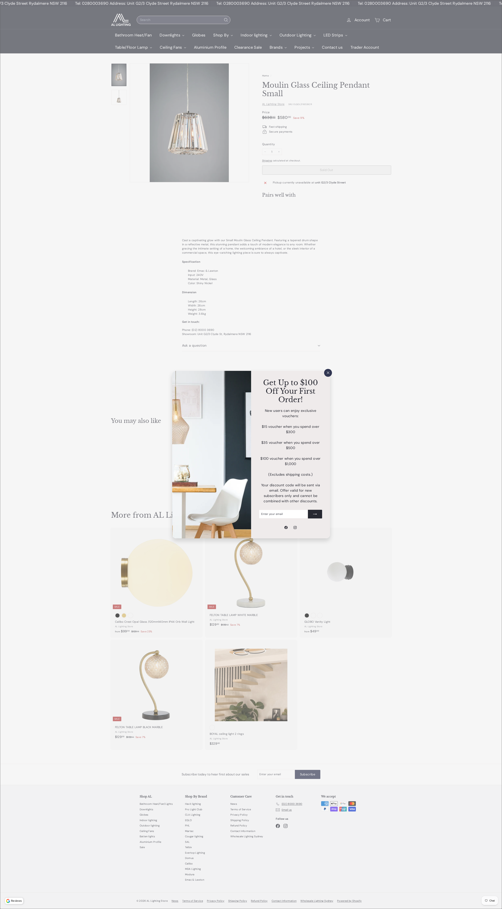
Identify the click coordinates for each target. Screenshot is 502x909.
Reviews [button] (16, 900)
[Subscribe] (315, 514)
